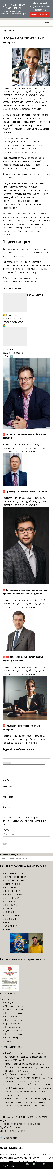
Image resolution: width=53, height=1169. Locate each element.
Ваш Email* (7, 780)
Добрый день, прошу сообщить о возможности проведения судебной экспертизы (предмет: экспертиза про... (28, 1091)
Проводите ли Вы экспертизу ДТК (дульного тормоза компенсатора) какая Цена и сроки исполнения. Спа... (27, 1067)
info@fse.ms (39, 9)
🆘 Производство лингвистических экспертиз (25, 491)
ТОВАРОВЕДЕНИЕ (13, 912)
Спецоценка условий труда (12, 1130)
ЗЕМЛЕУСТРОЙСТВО (14, 884)
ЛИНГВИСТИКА (12, 908)
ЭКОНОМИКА (11, 905)
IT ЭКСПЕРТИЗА (12, 891)
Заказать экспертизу (39, 14)
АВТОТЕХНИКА (12, 898)
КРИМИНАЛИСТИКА (15, 873)
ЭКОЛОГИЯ (10, 919)
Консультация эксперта (11, 1046)
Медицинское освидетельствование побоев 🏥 (13, 353)
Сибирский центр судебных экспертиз (20, 278)
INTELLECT (10, 922)
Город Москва (11, 1002)
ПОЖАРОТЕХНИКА (13, 894)
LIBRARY (9, 929)
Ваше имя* (7, 786)
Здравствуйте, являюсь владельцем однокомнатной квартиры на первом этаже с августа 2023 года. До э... (25, 1057)
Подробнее (44, 1161)
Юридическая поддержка (12, 854)
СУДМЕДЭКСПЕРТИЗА (11, 31)
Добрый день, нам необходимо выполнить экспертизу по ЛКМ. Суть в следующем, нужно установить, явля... (28, 1078)
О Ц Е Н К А (10, 901)
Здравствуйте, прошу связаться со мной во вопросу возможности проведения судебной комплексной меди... (27, 1102)
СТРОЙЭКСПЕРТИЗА (14, 880)
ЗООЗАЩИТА (11, 926)
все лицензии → (7, 993)
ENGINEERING (11, 887)
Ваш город (7, 807)
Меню (48, 22)
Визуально (5, 763)
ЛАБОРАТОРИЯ (12, 915)
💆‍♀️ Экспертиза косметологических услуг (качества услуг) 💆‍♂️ (13, 320)
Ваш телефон (8, 796)
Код (9, 763)
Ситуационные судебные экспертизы (20, 281)
